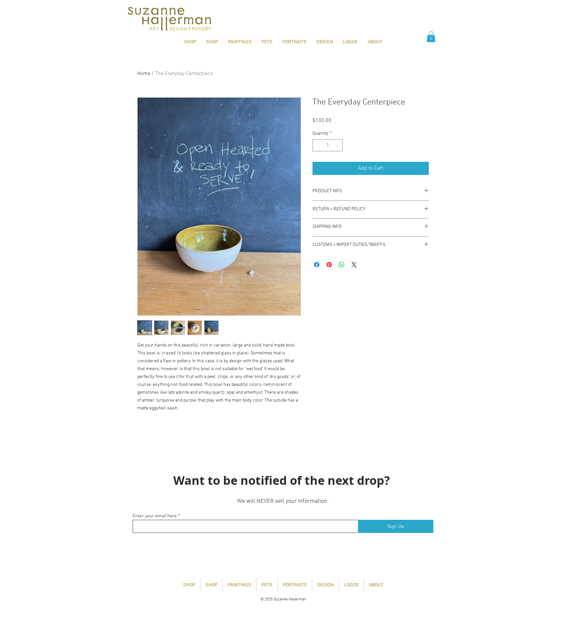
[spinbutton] (327, 145)
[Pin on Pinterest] (329, 265)
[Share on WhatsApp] (342, 265)
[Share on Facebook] (317, 265)
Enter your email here (155, 515)
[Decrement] (317, 145)
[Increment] (337, 145)
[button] (431, 36)
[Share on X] (354, 265)
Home (143, 73)
